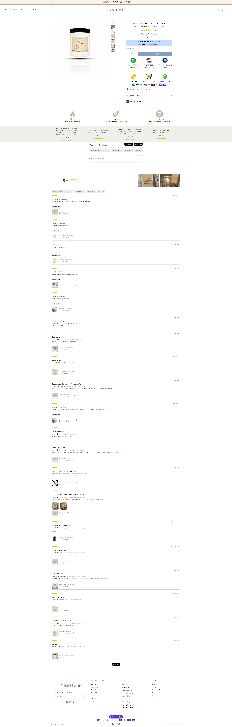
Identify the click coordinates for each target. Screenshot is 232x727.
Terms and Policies (57, 724)
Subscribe (124, 699)
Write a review (138, 144)
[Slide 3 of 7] (113, 31)
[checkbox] (138, 150)
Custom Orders (126, 696)
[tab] (103, 145)
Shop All (93, 701)
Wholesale (124, 684)
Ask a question (128, 144)
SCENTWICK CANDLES (175, 724)
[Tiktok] (73, 702)
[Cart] (226, 10)
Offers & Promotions (127, 693)
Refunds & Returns (127, 708)
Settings (154, 696)
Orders (154, 684)
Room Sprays (95, 690)
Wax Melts (94, 687)
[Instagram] (70, 702)
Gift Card (94, 699)
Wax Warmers (95, 696)
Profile (154, 687)
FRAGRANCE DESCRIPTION (140, 90)
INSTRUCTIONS (136, 101)
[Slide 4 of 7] (113, 36)
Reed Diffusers (95, 693)
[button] (148, 180)
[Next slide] (179, 2)
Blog (153, 693)
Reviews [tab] (94, 145)
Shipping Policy (126, 705)
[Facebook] (67, 702)
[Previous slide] (51, 2)
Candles (93, 684)
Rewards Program (127, 690)
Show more (116, 664)
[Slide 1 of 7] (113, 22)
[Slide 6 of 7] (113, 46)
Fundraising (125, 687)
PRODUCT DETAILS (137, 95)
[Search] (219, 10)
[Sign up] (83, 697)
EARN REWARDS (133, 81)
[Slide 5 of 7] (113, 41)
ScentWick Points (157, 690)
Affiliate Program (126, 702)
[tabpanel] (116, 160)
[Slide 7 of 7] (113, 50)
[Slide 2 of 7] (113, 27)
